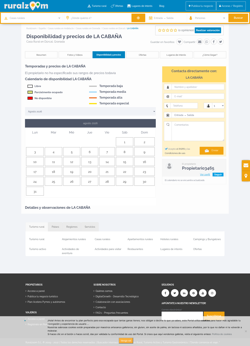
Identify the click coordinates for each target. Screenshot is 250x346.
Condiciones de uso (175, 153)
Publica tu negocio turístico (43, 296)
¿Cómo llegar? (209, 55)
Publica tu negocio (202, 5)
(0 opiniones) (186, 30)
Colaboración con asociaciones (113, 302)
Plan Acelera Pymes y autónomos (46, 302)
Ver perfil (205, 174)
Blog (161, 6)
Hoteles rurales (169, 239)
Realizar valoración (208, 30)
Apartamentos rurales (140, 239)
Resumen (41, 55)
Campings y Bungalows (207, 239)
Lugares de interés (142, 6)
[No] (245, 331)
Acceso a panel (36, 291)
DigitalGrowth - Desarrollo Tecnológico (117, 296)
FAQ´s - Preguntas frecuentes (112, 312)
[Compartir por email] (200, 42)
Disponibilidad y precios (108, 54)
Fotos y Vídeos (74, 55)
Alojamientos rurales (74, 239)
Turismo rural (99, 6)
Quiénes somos (104, 291)
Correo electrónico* (172, 309)
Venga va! (126, 340)
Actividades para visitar (108, 249)
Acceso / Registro (232, 5)
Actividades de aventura (70, 251)
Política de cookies (222, 334)
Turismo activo (37, 249)
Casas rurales (102, 239)
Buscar (238, 17)
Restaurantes (135, 249)
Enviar (215, 150)
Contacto (101, 307)
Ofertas (119, 6)
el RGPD (180, 149)
